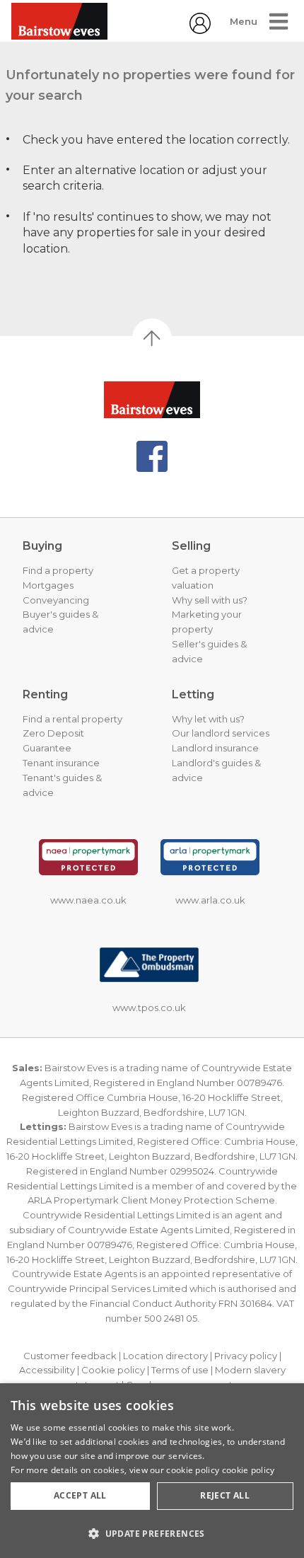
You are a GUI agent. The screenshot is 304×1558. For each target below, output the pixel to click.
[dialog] (152, 1470)
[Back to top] (152, 399)
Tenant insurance (61, 762)
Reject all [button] (225, 1495)
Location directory (165, 1355)
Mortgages (48, 585)
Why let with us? (208, 719)
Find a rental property (72, 719)
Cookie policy (113, 1369)
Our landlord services (220, 733)
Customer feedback (70, 1355)
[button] (152, 1533)
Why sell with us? (209, 600)
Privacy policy (245, 1355)
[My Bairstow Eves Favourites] (200, 30)
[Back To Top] (152, 338)
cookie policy (248, 1470)
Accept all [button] (80, 1495)
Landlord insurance (215, 748)
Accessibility (47, 1369)
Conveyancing (56, 600)
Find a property (58, 570)
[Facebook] (152, 456)
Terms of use (180, 1369)
